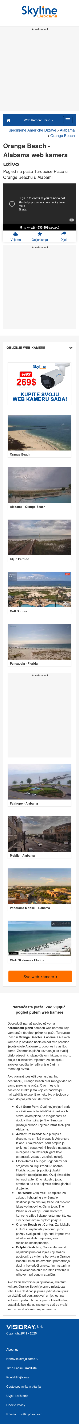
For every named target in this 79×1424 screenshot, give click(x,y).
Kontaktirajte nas (17, 1377)
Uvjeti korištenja (17, 1395)
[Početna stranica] (8, 120)
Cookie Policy (15, 1405)
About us (12, 1349)
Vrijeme (16, 239)
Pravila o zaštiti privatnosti (24, 1414)
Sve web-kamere (39, 976)
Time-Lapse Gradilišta (21, 1368)
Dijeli (63, 239)
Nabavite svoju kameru (22, 1358)
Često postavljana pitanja (23, 1386)
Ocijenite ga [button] (40, 239)
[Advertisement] (39, 71)
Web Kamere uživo (37, 120)
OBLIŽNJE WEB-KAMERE (26, 347)
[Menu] (67, 119)
